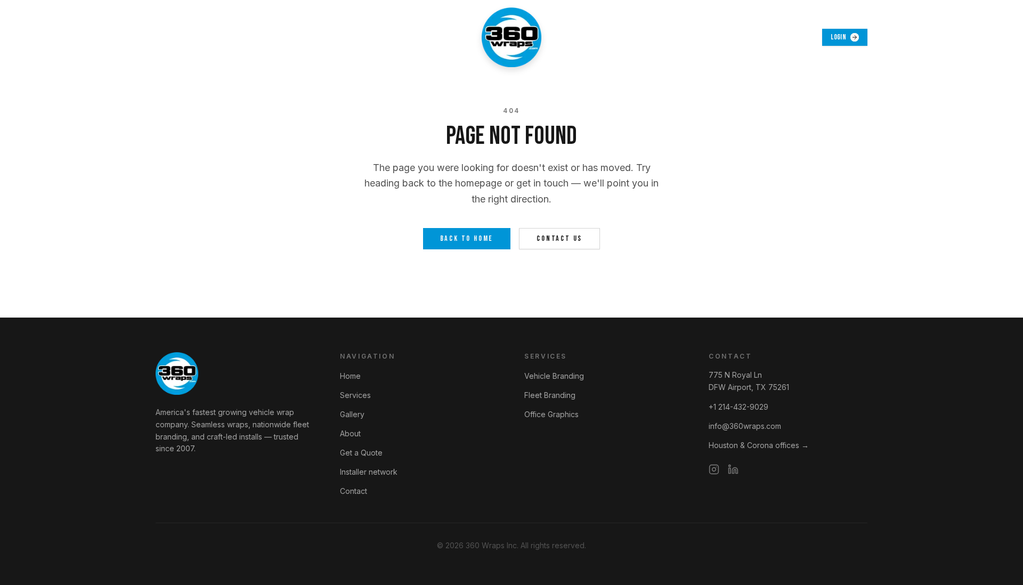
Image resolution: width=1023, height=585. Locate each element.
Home (350, 375)
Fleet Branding (549, 395)
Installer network (368, 471)
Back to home (467, 238)
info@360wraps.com (745, 425)
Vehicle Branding (554, 375)
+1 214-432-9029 (738, 406)
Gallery (352, 414)
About (350, 433)
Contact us (559, 238)
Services (355, 395)
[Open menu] (167, 37)
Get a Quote (361, 452)
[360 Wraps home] (511, 37)
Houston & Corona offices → (759, 445)
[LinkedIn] (733, 469)
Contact (353, 490)
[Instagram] (714, 469)
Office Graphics (551, 414)
